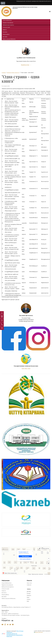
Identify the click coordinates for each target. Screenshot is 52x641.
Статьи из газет (6, 27)
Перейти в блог (25, 64)
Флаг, (26, 368)
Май (28, 601)
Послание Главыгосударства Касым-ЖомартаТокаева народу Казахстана (26, 319)
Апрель (28, 599)
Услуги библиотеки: (7, 20)
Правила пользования (8, 22)
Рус (2, 3)
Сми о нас (29, 583)
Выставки (5, 36)
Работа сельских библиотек (9, 39)
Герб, (23, 368)
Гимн (29, 368)
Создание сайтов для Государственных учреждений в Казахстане (15, 635)
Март (28, 597)
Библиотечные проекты (8, 25)
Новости (5, 29)
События (29, 585)
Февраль (29, 595)
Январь (29, 593)
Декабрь (29, 591)
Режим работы (6, 34)
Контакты (5, 32)
